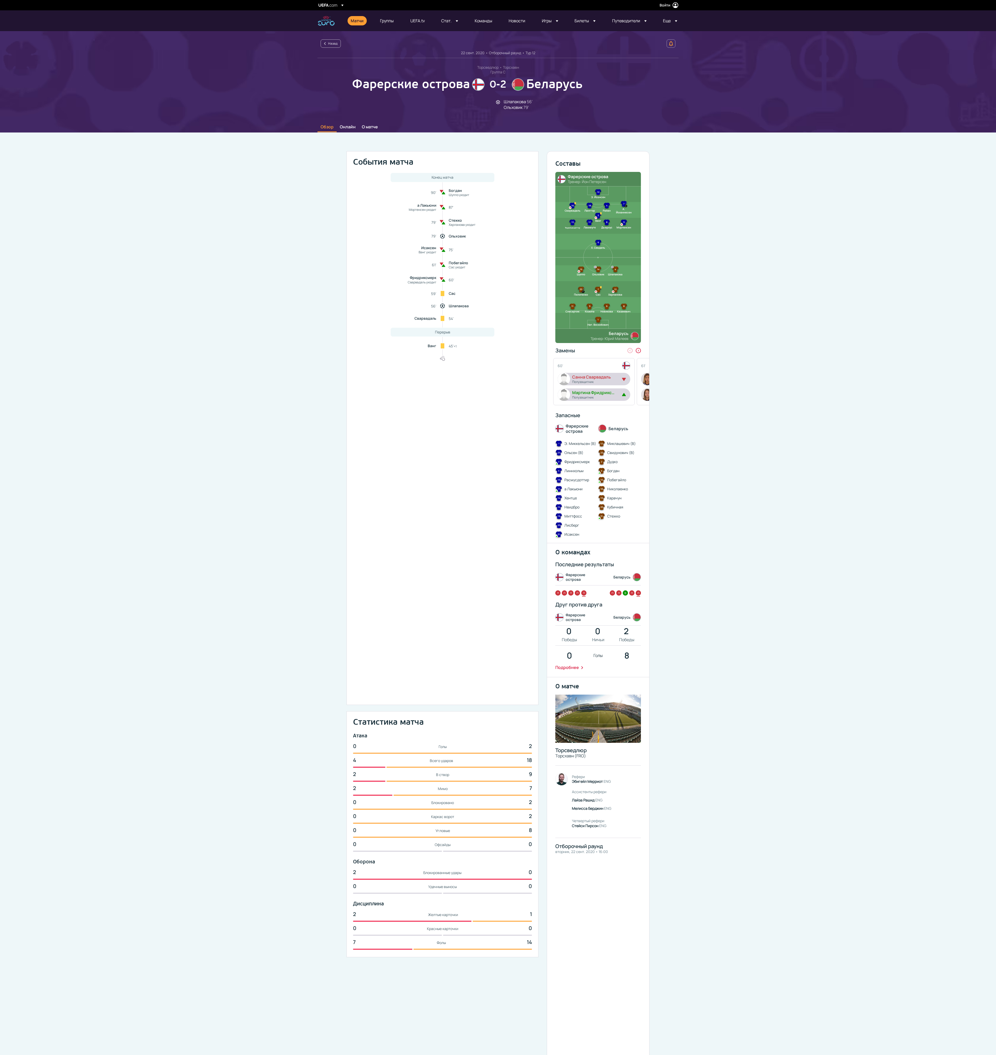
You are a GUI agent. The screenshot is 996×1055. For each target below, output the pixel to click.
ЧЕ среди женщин (326, 21)
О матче (370, 127)
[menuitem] (358, 21)
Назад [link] (332, 43)
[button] (449, 21)
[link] (357, 21)
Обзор (327, 127)
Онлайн (348, 127)
